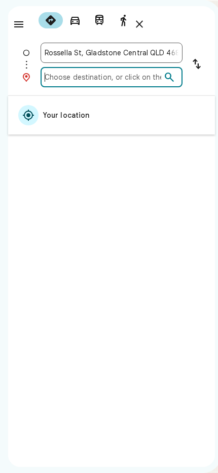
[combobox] (111, 53)
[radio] (51, 20)
